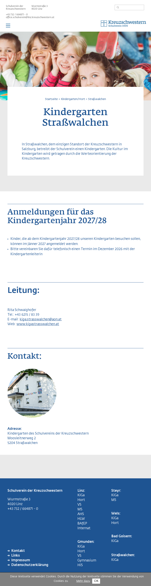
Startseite (51, 99)
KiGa (81, 495)
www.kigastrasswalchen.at (38, 324)
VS (79, 504)
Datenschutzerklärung (29, 565)
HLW (81, 519)
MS (80, 509)
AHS (80, 514)
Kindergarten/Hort (73, 99)
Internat (83, 528)
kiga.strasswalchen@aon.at (41, 319)
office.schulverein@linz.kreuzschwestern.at (30, 17)
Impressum (20, 560)
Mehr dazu (83, 581)
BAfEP (82, 523)
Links (15, 555)
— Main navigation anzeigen (75, 26)
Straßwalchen (97, 99)
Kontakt (18, 551)
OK (96, 581)
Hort (81, 500)
